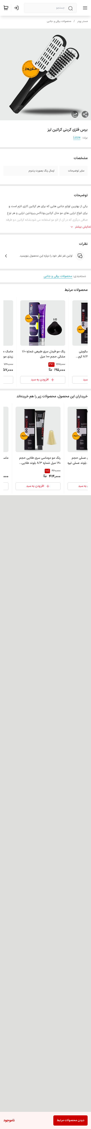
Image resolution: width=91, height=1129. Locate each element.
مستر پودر (82, 21)
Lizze (76, 137)
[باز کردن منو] (84, 7)
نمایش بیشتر (83, 227)
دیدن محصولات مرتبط (70, 1120)
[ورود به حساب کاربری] (17, 7)
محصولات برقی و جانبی (59, 21)
